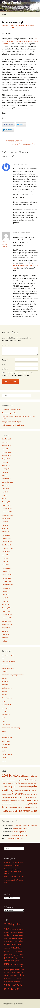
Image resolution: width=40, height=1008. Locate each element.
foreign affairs (6, 705)
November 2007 (7, 578)
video (4, 758)
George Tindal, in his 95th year (11, 422)
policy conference (28, 800)
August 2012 (6, 459)
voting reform (22, 810)
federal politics (7, 698)
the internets (6, 744)
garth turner (31, 790)
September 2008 (7, 548)
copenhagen (21, 786)
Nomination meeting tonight (25, 144)
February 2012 (6, 465)
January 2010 (6, 505)
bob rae (28, 779)
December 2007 (7, 575)
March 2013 (5, 449)
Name (5, 360)
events (4, 695)
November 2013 (7, 446)
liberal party (6, 714)
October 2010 (6, 479)
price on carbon (17, 804)
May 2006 (5, 638)
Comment (6, 345)
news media (6, 724)
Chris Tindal (16, 28)
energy (4, 691)
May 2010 (5, 492)
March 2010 (5, 499)
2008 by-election (13, 775)
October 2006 (6, 621)
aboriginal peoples (8, 655)
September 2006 (7, 624)
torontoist (33, 807)
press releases (7, 738)
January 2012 (6, 469)
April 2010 (5, 495)
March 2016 (5, 442)
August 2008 (6, 552)
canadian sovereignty (9, 661)
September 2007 (7, 585)
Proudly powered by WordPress (12, 1004)
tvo (3, 811)
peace (4, 731)
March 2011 (5, 475)
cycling (4, 671)
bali (7, 780)
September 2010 (7, 482)
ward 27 (34, 811)
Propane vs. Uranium (12, 140)
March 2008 (5, 565)
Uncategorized (7, 754)
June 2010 (5, 489)
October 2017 (6, 439)
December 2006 (7, 614)
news (24, 797)
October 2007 (6, 581)
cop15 (15, 786)
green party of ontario (30, 794)
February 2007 (6, 608)
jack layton (6, 797)
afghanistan (27, 776)
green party (6, 708)
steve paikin (12, 807)
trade (4, 751)
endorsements (7, 688)
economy (21, 25)
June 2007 (5, 595)
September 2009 (7, 515)
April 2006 (5, 641)
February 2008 (6, 568)
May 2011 (5, 472)
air (3, 658)
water (4, 761)
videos (12, 811)
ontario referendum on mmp (11, 728)
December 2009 (7, 508)
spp (28, 804)
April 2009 (5, 528)
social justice (6, 741)
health (4, 711)
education (5, 685)
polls (3, 734)
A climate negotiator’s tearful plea (13, 425)
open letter (5, 28)
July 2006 (5, 631)
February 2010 (6, 502)
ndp (3, 721)
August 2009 (6, 518)
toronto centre (24, 807)
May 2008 (5, 558)
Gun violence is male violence (11, 410)
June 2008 (5, 555)
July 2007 (5, 591)
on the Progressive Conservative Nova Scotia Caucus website (20, 41)
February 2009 (6, 535)
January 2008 (6, 571)
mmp (13, 797)
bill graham (20, 780)
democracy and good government (13, 675)
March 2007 (5, 605)
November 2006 (7, 618)
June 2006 (5, 634)
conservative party (8, 668)
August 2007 (6, 588)
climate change (17, 783)
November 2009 (7, 512)
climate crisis (6, 665)
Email (4, 364)
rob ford (24, 804)
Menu (4, 14)
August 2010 (6, 485)
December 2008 (7, 542)
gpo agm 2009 (6, 794)
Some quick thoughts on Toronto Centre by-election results (13, 871)
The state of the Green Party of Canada (24, 825)
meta (3, 718)
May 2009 (5, 525)
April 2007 (5, 601)
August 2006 (6, 628)
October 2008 (6, 545)
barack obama (12, 780)
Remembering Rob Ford (9, 413)
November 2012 (7, 455)
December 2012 (7, 452)
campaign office (19, 935)
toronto (4, 748)
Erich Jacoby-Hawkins (4, 244)
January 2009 (6, 538)
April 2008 (5, 561)
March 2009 (5, 532)
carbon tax (31, 25)
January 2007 (6, 611)
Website (5, 369)
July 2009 (5, 522)
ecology (4, 678)
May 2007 (5, 598)
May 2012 (5, 462)
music (17, 797)
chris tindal (7, 783)
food (3, 701)
